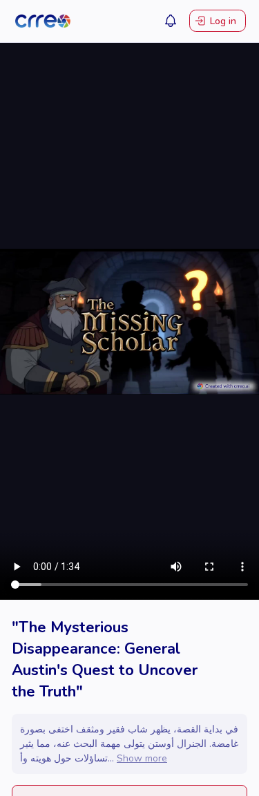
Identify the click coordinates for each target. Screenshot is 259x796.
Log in (223, 21)
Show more (142, 758)
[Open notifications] (170, 20)
